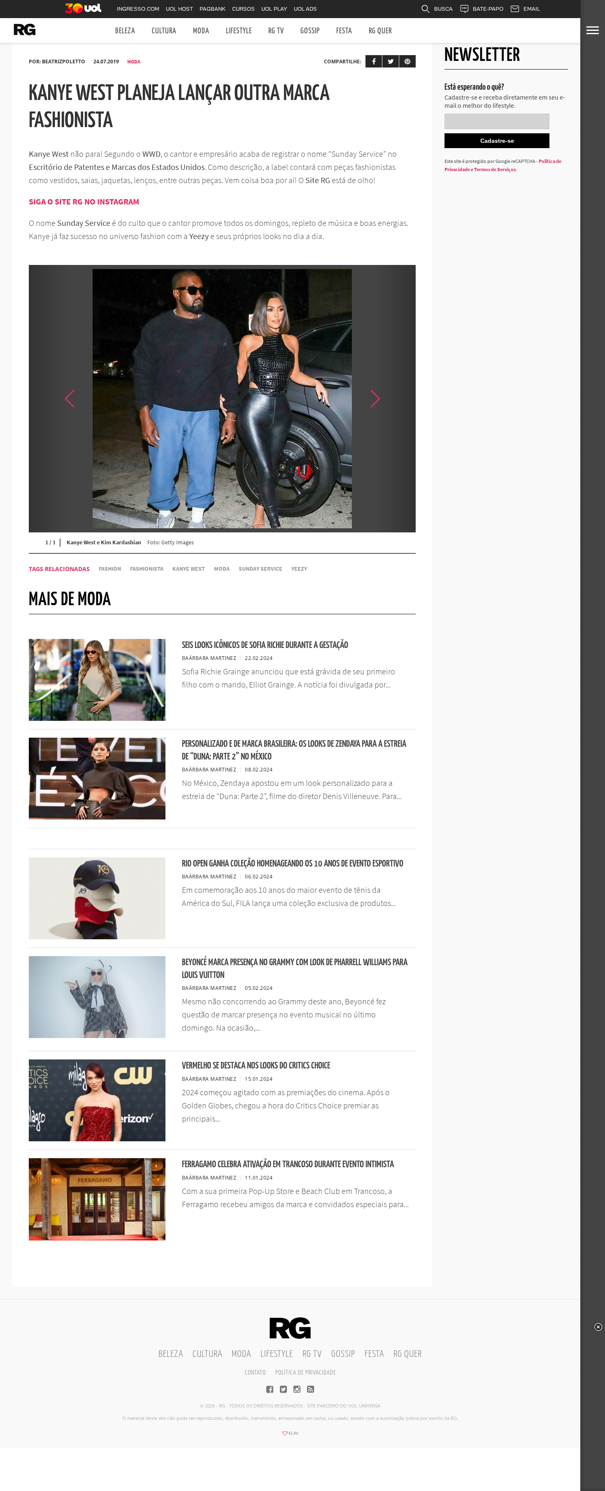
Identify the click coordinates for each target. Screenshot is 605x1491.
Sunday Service (260, 568)
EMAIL (532, 9)
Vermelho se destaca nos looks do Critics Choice (256, 1066)
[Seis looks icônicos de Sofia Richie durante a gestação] (97, 718)
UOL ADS (305, 9)
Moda (201, 31)
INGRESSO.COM (138, 9)
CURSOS (243, 9)
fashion (110, 568)
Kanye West (188, 568)
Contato (255, 1373)
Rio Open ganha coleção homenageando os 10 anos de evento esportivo (292, 864)
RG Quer (380, 31)
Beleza (125, 31)
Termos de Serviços (495, 169)
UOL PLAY (274, 9)
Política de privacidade (305, 1373)
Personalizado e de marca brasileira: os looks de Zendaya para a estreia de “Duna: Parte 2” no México (294, 750)
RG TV (276, 31)
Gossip (310, 31)
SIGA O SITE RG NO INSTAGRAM (85, 201)
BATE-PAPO (488, 9)
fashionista (146, 568)
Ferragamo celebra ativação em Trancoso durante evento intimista (288, 1164)
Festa (344, 31)
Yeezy (299, 568)
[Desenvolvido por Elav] (290, 1436)
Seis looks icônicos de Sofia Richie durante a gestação (265, 645)
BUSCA (443, 9)
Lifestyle (239, 31)
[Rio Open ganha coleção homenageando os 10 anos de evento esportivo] (97, 936)
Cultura (164, 31)
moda (222, 568)
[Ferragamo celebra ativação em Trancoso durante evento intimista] (97, 1237)
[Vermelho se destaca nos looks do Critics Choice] (97, 1138)
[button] (395, 398)
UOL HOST (179, 9)
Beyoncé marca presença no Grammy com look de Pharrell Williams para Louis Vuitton (294, 969)
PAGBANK (213, 9)
